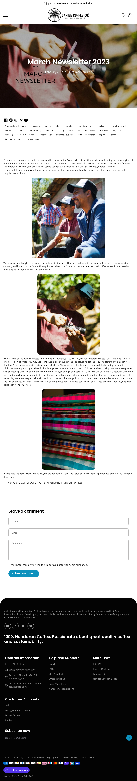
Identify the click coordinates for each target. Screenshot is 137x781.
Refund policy (9, 757)
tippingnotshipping (13, 139)
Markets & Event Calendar (105, 678)
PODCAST (97, 663)
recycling (9, 134)
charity (61, 130)
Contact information (89, 757)
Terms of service (37, 757)
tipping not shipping (107, 134)
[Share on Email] (25, 120)
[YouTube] (23, 626)
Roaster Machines (101, 668)
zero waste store (32, 139)
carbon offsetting (34, 130)
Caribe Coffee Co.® (25, 776)
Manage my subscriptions (61, 688)
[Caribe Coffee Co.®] (68, 15)
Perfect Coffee (74, 130)
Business (8, 130)
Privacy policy (23, 757)
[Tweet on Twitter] (10, 120)
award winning (85, 126)
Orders (8, 705)
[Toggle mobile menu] (24, 15)
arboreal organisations (65, 126)
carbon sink (49, 130)
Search (52, 663)
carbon (19, 130)
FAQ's (51, 668)
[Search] (123, 15)
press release (89, 130)
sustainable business (64, 134)
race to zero (103, 130)
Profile (8, 720)
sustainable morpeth (86, 134)
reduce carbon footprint (26, 134)
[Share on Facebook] (5, 120)
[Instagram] (15, 626)
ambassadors (35, 126)
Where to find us (57, 678)
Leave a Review (12, 715)
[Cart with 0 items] (130, 15)
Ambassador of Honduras (15, 126)
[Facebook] (7, 626)
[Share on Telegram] (20, 120)
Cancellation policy (70, 757)
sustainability (46, 134)
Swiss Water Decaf (58, 683)
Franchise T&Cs (100, 673)
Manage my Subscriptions (17, 710)
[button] (130, 15)
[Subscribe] (129, 738)
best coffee (99, 126)
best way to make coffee (118, 126)
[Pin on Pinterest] (15, 120)
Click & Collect (56, 673)
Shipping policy (53, 757)
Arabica (48, 126)
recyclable (117, 130)
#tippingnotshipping (13, 169)
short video (96, 381)
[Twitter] (30, 626)
